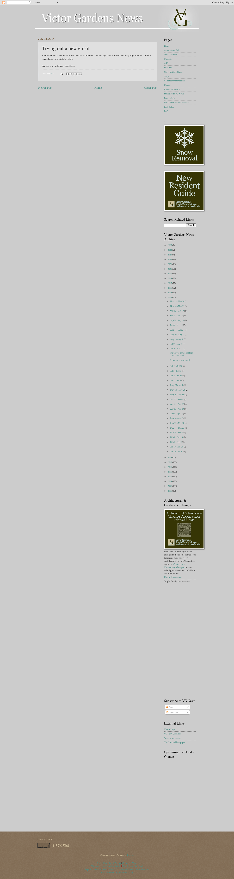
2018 (170, 278)
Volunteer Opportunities (174, 80)
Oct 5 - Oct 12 (176, 315)
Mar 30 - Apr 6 (176, 418)
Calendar (168, 58)
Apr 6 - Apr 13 (176, 413)
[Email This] (67, 74)
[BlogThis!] (70, 74)
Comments (173, 712)
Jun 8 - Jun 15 (176, 375)
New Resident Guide (173, 71)
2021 (170, 264)
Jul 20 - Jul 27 (176, 348)
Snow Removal (170, 54)
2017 (170, 283)
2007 (170, 485)
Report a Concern (172, 89)
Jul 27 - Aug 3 (176, 343)
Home (98, 87)
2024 (170, 249)
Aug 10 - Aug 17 (177, 334)
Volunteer (95, 866)
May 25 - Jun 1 (176, 385)
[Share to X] (74, 74)
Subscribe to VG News (174, 93)
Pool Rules (169, 106)
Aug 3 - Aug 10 (177, 339)
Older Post (150, 87)
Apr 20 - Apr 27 (177, 403)
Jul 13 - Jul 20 (176, 366)
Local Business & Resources (176, 102)
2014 (170, 297)
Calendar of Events (112, 863)
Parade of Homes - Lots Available (134, 869)
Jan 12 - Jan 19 (176, 451)
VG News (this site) (172, 733)
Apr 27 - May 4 (177, 399)
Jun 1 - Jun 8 (175, 380)
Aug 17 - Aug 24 (177, 329)
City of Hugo (169, 729)
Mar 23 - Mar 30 (177, 422)
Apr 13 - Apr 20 (177, 408)
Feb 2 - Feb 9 (176, 442)
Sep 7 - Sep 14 (176, 324)
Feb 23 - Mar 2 (176, 432)
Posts (170, 706)
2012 (170, 462)
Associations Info (171, 50)
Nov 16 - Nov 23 (177, 306)
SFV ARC (168, 67)
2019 (170, 273)
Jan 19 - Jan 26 (176, 446)
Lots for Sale (169, 98)
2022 (170, 259)
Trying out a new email (180, 360)
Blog (99, 863)
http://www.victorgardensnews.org (117, 872)
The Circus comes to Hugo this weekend (181, 354)
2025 (170, 245)
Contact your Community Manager (174, 566)
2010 (170, 471)
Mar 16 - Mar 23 (177, 427)
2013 (170, 457)
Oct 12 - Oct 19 (177, 310)
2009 (170, 476)
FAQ (166, 111)
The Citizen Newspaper (174, 742)
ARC (166, 63)
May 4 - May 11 (177, 394)
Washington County (172, 737)
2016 (170, 287)
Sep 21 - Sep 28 (177, 320)
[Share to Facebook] (77, 74)
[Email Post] (61, 73)
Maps (166, 76)
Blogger (130, 854)
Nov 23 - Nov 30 (177, 301)
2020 (170, 268)
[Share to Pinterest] (80, 74)
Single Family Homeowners (177, 581)
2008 (170, 481)
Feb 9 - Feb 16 (176, 437)
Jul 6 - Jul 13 (176, 370)
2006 (170, 490)
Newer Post (45, 87)
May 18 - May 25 (178, 389)
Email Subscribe (129, 866)
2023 (170, 254)
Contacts (168, 84)
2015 (170, 292)
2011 (170, 467)
